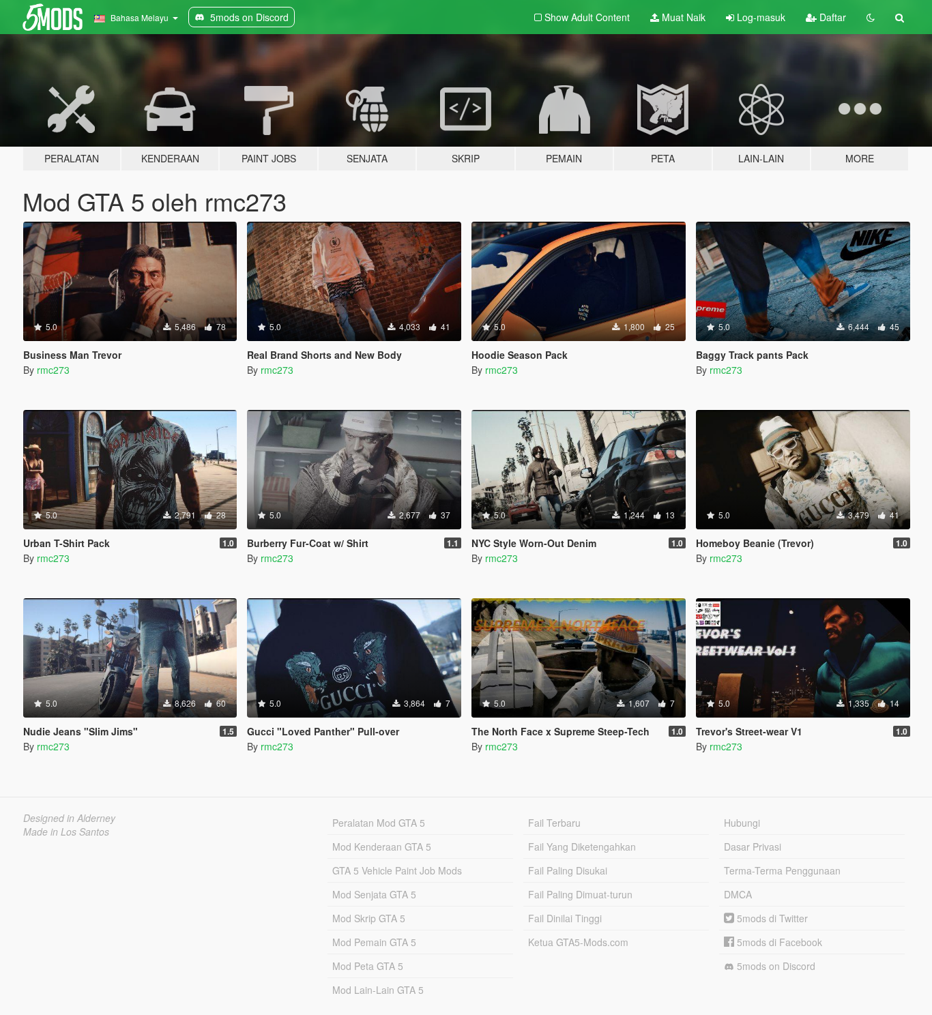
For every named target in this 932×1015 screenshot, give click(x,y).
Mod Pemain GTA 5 (374, 942)
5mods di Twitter (771, 918)
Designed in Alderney (69, 818)
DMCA (738, 894)
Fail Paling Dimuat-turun (580, 894)
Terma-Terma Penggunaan (782, 870)
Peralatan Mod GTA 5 (378, 822)
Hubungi (742, 822)
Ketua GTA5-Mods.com (578, 942)
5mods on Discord (774, 966)
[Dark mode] (870, 17)
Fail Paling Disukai (567, 870)
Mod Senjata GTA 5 (374, 894)
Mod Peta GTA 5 (367, 966)
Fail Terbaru (554, 822)
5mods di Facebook (778, 942)
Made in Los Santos (66, 831)
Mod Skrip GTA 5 (368, 918)
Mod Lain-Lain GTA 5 (378, 990)
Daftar (831, 17)
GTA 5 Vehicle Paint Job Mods (397, 870)
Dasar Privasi (752, 846)
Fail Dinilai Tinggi (565, 918)
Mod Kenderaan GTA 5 (381, 846)
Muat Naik (682, 17)
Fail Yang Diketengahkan (582, 846)
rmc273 (53, 370)
